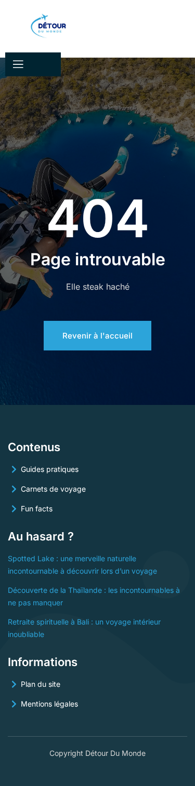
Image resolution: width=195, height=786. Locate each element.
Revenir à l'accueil (97, 336)
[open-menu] (17, 64)
